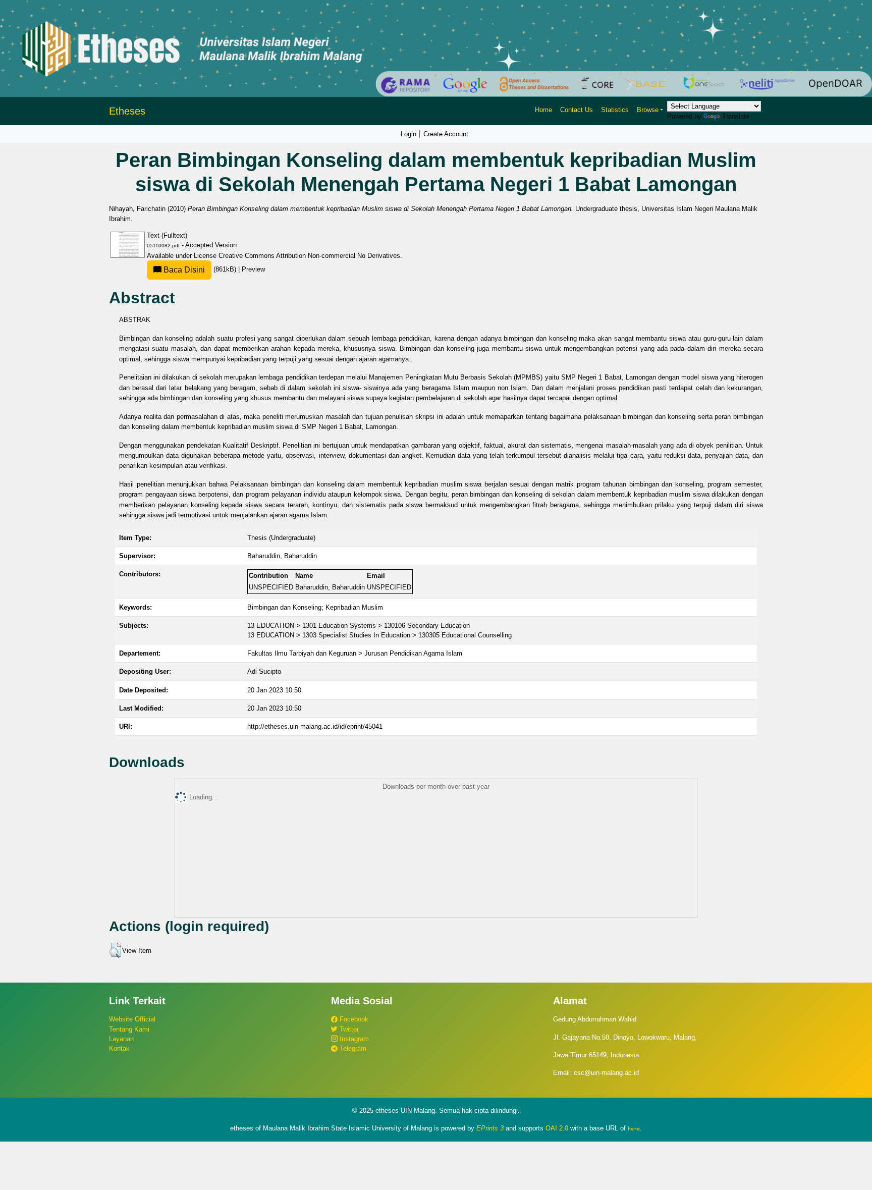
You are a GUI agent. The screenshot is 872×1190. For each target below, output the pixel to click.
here (634, 1128)
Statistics (615, 110)
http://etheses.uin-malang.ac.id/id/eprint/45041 (315, 726)
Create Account (445, 134)
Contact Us (576, 110)
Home (543, 110)
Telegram (352, 1048)
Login (408, 134)
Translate (735, 116)
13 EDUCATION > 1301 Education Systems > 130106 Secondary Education (358, 625)
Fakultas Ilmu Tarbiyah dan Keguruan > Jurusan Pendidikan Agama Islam (354, 653)
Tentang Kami (129, 1029)
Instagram (353, 1039)
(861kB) (199, 269)
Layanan (121, 1039)
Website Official (132, 1019)
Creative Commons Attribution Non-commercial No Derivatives (309, 255)
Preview (253, 269)
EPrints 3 (490, 1128)
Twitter (348, 1029)
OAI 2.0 (557, 1128)
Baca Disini (183, 269)
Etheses (127, 111)
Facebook (353, 1019)
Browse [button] (648, 110)
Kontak (119, 1048)
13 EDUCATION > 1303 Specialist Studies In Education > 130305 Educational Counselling (379, 635)
